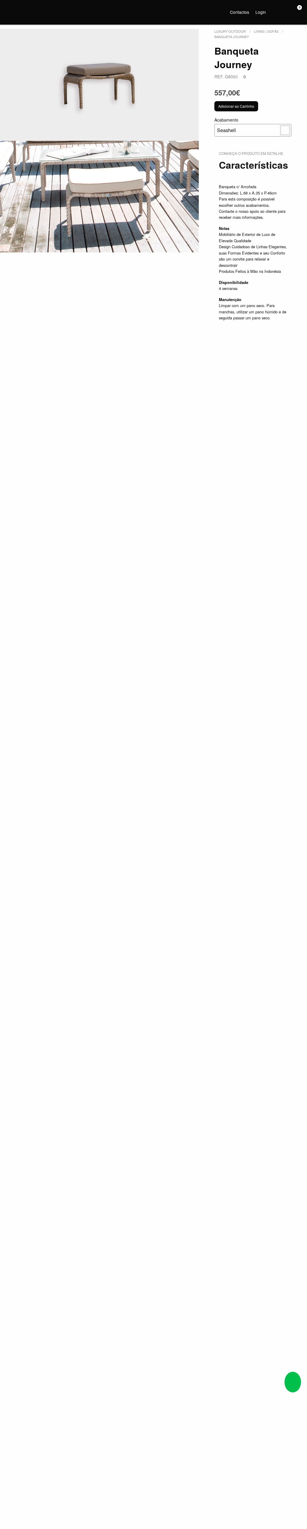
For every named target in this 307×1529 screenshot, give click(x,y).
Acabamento (226, 125)
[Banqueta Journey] (99, 85)
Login (260, 12)
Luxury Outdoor (230, 31)
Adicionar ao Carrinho (236, 106)
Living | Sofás (266, 31)
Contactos (239, 12)
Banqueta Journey (231, 36)
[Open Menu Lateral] (10, 11)
